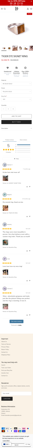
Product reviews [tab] (9, 140)
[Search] (5, 9)
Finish (3, 88)
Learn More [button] (6, 440)
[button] (22, 145)
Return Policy (5, 349)
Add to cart (16, 116)
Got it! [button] (16, 445)
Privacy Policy (5, 347)
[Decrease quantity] (3, 109)
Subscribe (7, 398)
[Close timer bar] (31, 1)
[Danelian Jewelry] (16, 8)
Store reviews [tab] (23, 140)
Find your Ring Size (6, 370)
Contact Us (4, 352)
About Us (4, 341)
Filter (17, 159)
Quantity (3, 105)
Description (4, 128)
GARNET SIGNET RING (15, 183)
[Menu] (2, 9)
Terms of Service (6, 344)
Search (3, 365)
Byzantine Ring (12, 247)
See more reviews (16, 321)
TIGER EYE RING (13, 213)
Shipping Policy (5, 355)
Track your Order (6, 367)
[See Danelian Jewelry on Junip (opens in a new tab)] (20, 325)
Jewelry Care (5, 373)
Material (3, 80)
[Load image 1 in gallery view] (16, 28)
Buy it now (16, 122)
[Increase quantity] (13, 109)
